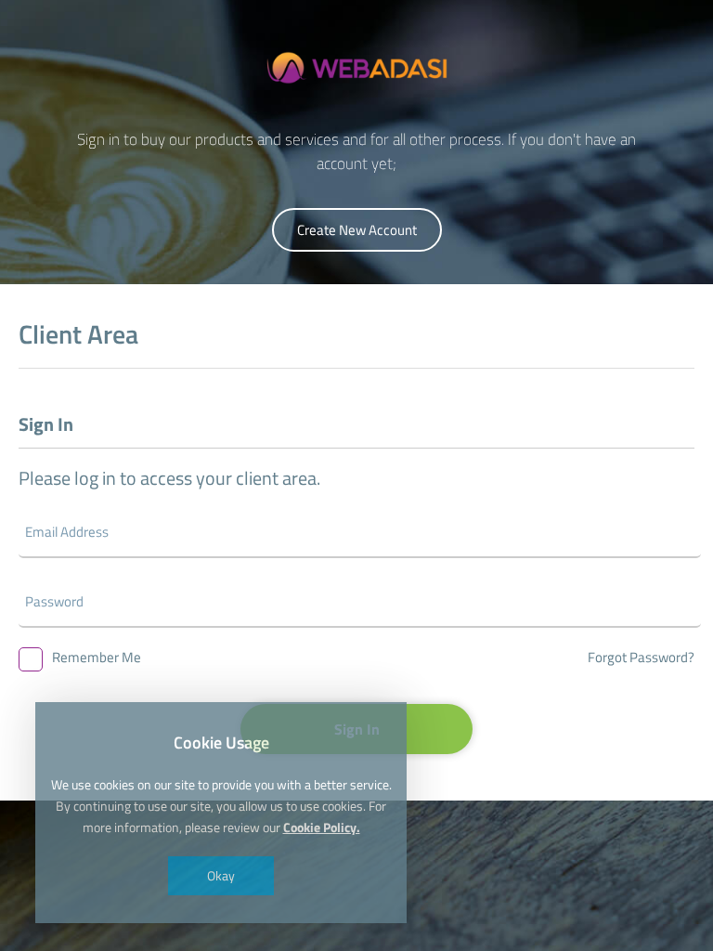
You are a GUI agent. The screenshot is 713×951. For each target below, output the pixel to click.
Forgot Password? (641, 657)
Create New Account (357, 230)
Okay (221, 875)
